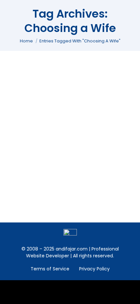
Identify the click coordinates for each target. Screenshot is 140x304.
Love (20, 95)
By (44, 95)
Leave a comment (36, 102)
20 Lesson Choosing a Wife (55, 84)
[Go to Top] (130, 294)
